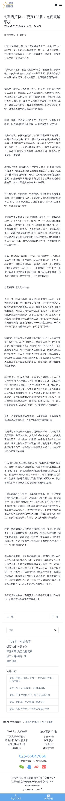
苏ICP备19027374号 (32, 789)
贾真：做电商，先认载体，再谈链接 (27, 701)
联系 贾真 (48, 740)
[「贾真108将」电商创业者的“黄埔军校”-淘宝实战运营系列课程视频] (8, 4)
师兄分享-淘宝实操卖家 (19, 651)
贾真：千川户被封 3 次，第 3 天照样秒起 (29, 694)
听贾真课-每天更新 (16, 646)
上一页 (10, 616)
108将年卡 (49, 744)
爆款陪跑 (11, 661)
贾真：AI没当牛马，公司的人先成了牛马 (29, 708)
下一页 (55, 616)
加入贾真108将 (48, 731)
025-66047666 (32, 756)
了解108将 (49, 736)
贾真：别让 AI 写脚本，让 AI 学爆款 (27, 688)
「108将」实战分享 (18, 641)
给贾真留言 (48, 748)
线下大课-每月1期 (16, 656)
